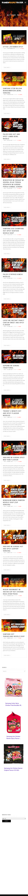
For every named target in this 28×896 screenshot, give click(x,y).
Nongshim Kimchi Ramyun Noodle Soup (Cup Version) (14, 502)
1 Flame (19, 326)
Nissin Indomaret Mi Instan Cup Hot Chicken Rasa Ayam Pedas (13, 592)
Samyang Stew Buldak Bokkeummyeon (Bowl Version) (12, 91)
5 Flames (20, 94)
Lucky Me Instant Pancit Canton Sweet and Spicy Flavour (13, 323)
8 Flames (19, 278)
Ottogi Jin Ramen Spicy (13, 47)
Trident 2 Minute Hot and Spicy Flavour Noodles (12, 413)
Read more (7, 67)
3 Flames (19, 417)
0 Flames (19, 552)
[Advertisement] (14, 796)
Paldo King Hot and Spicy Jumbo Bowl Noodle (11, 136)
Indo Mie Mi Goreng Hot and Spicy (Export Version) (13, 549)
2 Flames (19, 140)
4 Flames (22, 48)
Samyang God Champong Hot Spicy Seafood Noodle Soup (13, 231)
